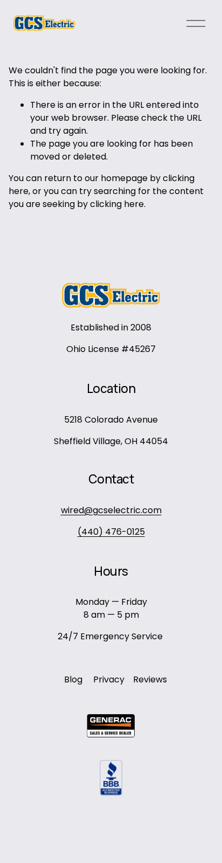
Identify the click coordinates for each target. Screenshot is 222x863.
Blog (73, 679)
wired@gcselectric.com (111, 510)
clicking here (117, 204)
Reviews (150, 679)
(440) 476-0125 (111, 532)
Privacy (108, 679)
